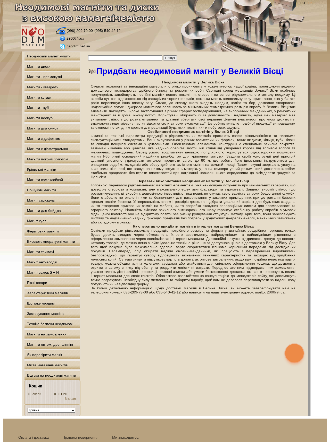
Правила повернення (80, 437)
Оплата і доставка (33, 437)
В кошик (70, 399)
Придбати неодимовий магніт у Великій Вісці (189, 71)
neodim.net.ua (78, 46)
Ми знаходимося (126, 437)
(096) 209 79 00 (80, 31)
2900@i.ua (75, 38)
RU (303, 3)
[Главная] (90, 13)
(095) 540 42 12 (107, 31)
